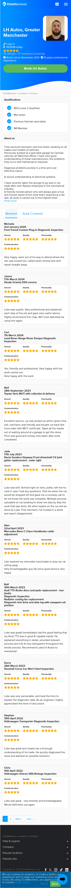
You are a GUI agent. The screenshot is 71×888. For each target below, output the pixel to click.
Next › (18, 818)
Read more (10, 200)
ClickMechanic (9, 93)
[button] (65, 4)
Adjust (44, 883)
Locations (22, 93)
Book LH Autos (35, 68)
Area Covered (32, 213)
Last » (29, 818)
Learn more (21, 882)
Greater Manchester (21, 32)
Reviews (11, 213)
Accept (55, 884)
